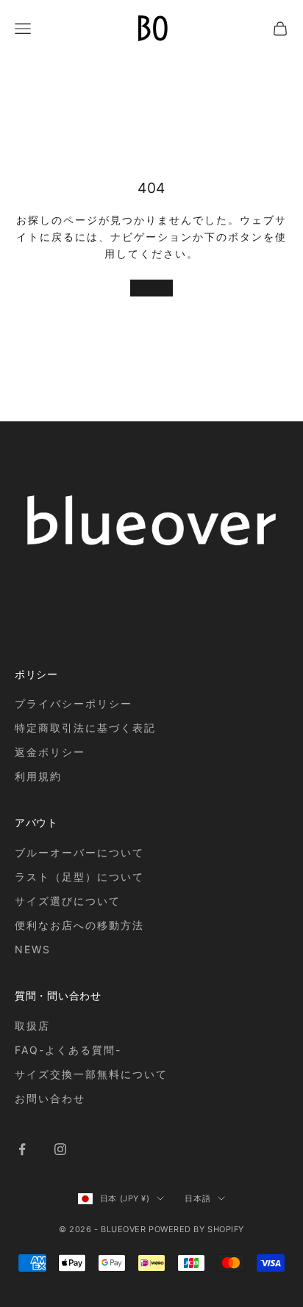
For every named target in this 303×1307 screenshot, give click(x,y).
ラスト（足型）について (79, 876)
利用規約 (38, 776)
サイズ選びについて (68, 901)
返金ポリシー (50, 752)
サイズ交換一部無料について (91, 1074)
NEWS (33, 949)
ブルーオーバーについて (79, 852)
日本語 (197, 1198)
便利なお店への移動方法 (79, 925)
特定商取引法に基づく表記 (85, 727)
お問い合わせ (50, 1098)
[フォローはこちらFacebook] (22, 1149)
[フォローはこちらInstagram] (60, 1149)
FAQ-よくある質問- (68, 1050)
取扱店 (32, 1025)
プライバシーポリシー (73, 703)
